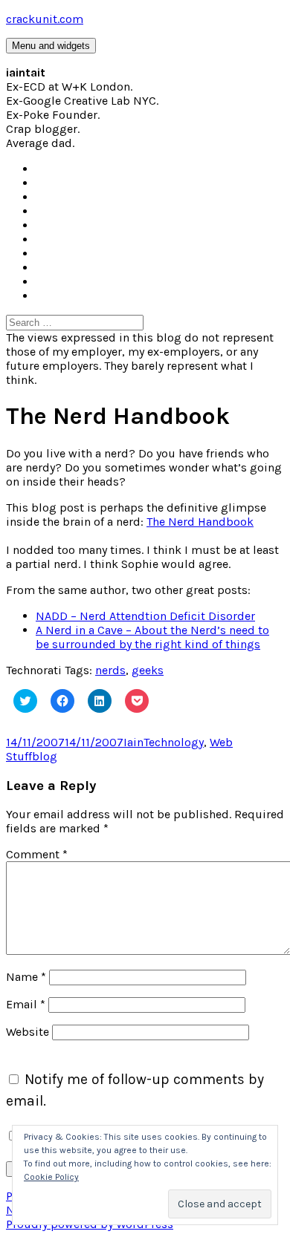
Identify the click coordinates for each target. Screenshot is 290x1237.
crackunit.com (44, 19)
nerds (110, 670)
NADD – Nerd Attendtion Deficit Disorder (145, 616)
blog (44, 756)
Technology (174, 742)
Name (26, 977)
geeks (148, 670)
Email (25, 1004)
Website (27, 1032)
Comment (37, 854)
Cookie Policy (51, 1177)
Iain (133, 742)
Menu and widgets (51, 45)
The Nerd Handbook (200, 522)
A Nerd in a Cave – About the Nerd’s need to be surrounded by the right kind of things (152, 637)
